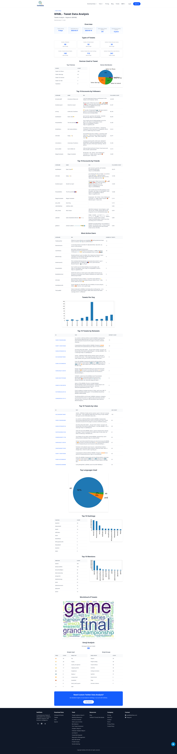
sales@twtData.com (132, 715)
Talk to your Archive (77, 722)
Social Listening (76, 744)
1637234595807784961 (60, 357)
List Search (75, 733)
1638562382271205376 (60, 370)
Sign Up (137, 4)
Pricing (107, 4)
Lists (55, 719)
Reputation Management (78, 737)
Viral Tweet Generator (77, 726)
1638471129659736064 (60, 346)
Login (129, 4)
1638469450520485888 (60, 464)
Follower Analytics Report (78, 730)
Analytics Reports (76, 728)
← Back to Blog (57, 10)
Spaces (56, 722)
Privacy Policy (110, 724)
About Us (109, 717)
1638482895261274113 (60, 398)
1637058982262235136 (60, 392)
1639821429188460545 (60, 363)
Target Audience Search (78, 715)
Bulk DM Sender (76, 739)
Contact (109, 719)
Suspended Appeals (77, 735)
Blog (112, 4)
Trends (117, 4)
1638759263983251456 (60, 432)
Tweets (56, 717)
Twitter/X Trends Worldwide (97, 717)
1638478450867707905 (60, 448)
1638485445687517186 (60, 437)
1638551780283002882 (60, 340)
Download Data (91, 4)
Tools (100, 4)
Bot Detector (75, 724)
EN (123, 4)
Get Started (88, 702)
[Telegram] (173, 744)
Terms (109, 722)
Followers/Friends (59, 715)
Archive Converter (76, 719)
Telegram (129, 717)
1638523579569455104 (60, 351)
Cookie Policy (110, 726)
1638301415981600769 (60, 385)
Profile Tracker (76, 742)
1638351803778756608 (60, 378)
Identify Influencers (77, 717)
